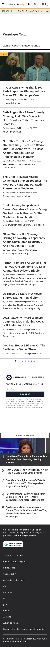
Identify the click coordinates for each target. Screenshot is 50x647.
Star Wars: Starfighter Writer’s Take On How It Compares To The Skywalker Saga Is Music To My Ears (26, 483)
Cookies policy (9, 574)
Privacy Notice (35, 401)
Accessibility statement (14, 580)
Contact (6, 610)
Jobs (5, 604)
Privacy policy (9, 567)
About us (7, 592)
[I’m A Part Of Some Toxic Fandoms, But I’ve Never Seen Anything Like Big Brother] (25, 452)
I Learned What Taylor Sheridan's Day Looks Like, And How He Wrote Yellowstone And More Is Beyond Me (25, 497)
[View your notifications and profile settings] (28, 4)
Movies (4, 54)
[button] (3, 4)
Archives (32, 361)
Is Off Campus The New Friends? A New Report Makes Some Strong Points (27, 471)
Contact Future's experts (14, 561)
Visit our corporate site (24, 535)
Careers (7, 586)
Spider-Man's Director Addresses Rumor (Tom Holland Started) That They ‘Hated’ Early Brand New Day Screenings (27, 512)
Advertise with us (11, 623)
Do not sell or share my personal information (24, 629)
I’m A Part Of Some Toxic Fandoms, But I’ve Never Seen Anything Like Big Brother (26, 459)
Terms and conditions (13, 555)
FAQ (5, 598)
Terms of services (32, 399)
